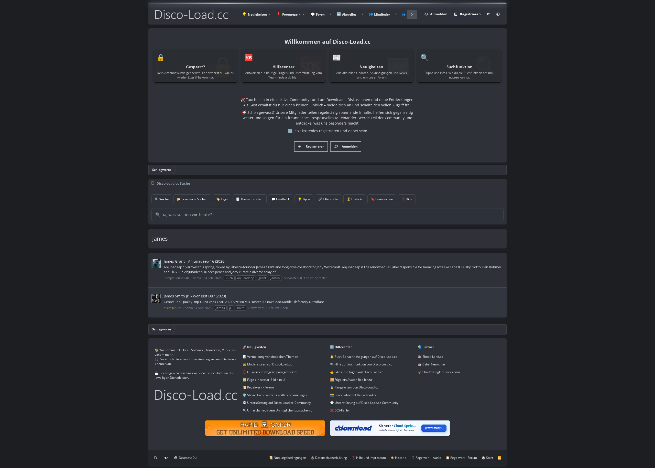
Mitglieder (382, 14)
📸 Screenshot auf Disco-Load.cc (353, 395)
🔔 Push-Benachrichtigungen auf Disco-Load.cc (363, 356)
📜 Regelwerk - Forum (258, 387)
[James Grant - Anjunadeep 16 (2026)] (156, 263)
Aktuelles (349, 14)
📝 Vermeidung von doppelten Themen (270, 356)
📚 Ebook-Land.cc (430, 356)
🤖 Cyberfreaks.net (431, 364)
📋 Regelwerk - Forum (461, 457)
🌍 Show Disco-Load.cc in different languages (275, 395)
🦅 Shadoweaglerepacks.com (439, 372)
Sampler (321, 278)
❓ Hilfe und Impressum (369, 457)
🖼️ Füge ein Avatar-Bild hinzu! (264, 379)
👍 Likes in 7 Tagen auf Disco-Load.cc (356, 372)
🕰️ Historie (398, 457)
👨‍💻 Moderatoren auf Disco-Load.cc (267, 364)
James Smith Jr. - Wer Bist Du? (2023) (195, 296)
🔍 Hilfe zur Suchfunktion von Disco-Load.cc (361, 364)
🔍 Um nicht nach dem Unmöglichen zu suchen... (277, 410)
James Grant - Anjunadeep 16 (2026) (194, 261)
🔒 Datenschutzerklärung (329, 457)
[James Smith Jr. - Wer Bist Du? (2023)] (156, 298)
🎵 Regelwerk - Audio (426, 457)
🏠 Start (487, 457)
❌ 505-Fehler (340, 410)
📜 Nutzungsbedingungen (287, 457)
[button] (256, 14)
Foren (320, 14)
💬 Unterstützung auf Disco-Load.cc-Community (277, 402)
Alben (284, 308)
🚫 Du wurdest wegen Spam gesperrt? (270, 372)
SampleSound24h (176, 278)
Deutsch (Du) (188, 457)
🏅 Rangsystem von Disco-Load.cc (354, 387)
